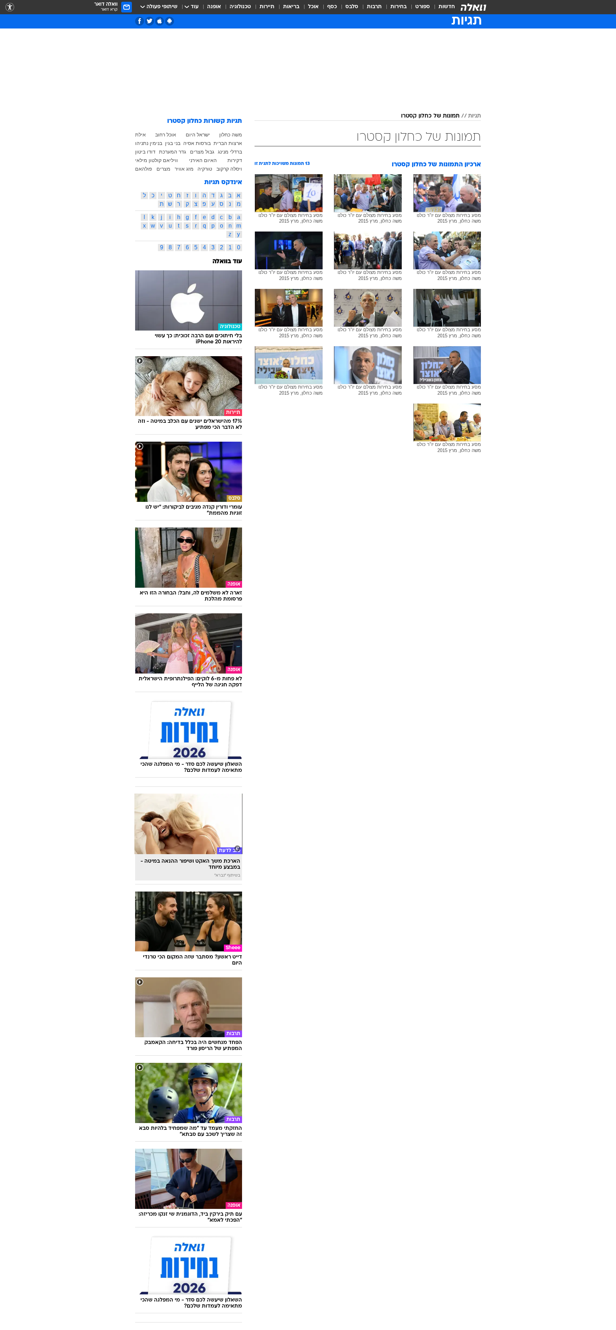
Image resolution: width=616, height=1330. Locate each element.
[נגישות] (9, 7)
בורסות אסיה (197, 143)
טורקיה (204, 169)
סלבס (351, 7)
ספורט (422, 7)
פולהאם (143, 169)
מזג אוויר (184, 169)
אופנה (214, 7)
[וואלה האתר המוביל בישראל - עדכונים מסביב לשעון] (473, 7)
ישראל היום (198, 134)
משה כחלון (230, 134)
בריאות (291, 7)
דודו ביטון (145, 152)
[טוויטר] (149, 21)
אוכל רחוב (165, 134)
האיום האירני (203, 160)
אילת (140, 134)
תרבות (374, 7)
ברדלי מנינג (230, 152)
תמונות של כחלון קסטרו (430, 116)
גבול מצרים (202, 152)
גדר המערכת (172, 152)
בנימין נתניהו (148, 143)
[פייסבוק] (139, 21)
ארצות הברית (228, 143)
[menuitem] (442, 7)
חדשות (446, 7)
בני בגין (172, 143)
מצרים (163, 169)
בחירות (398, 7)
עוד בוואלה (227, 262)
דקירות (234, 160)
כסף (332, 7)
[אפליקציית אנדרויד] (169, 21)
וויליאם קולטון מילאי (156, 160)
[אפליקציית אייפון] (159, 21)
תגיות (474, 116)
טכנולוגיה (240, 7)
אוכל (313, 7)
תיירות (267, 7)
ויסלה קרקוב (229, 169)
